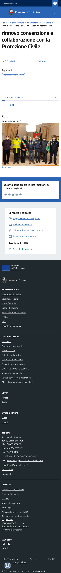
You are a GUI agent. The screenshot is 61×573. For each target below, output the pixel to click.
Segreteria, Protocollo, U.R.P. (15, 465)
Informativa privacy (11, 503)
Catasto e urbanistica (12, 355)
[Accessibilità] (7, 565)
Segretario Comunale (11, 326)
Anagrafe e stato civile (12, 346)
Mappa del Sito (20, 562)
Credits (51, 559)
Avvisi (4, 402)
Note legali (7, 507)
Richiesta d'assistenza (12, 529)
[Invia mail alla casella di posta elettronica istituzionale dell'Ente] (22, 456)
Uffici (4, 321)
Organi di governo (10, 308)
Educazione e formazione (13, 364)
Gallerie (47, 22)
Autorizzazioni (8, 350)
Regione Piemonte (10, 3)
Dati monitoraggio (10, 559)
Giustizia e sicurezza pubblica (15, 368)
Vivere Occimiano (17, 22)
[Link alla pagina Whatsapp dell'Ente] (3, 544)
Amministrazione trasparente (15, 516)
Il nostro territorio (34, 22)
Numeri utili (7, 474)
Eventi (5, 422)
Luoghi (5, 417)
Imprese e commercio (12, 373)
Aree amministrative (11, 294)
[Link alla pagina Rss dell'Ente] (8, 544)
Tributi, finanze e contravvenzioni (17, 382)
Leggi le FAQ (7, 519)
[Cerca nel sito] (52, 12)
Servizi (33, 559)
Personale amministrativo (14, 312)
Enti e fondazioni (9, 303)
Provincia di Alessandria (13, 489)
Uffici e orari (7, 469)
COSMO (5, 498)
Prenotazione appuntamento (15, 526)
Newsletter (7, 548)
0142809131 (17, 448)
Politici (5, 317)
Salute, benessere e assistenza (16, 377)
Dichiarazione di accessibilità (15, 512)
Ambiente (6, 341)
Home (4, 22)
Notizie (5, 397)
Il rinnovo (6, 167)
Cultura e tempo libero (12, 359)
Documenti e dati (10, 298)
